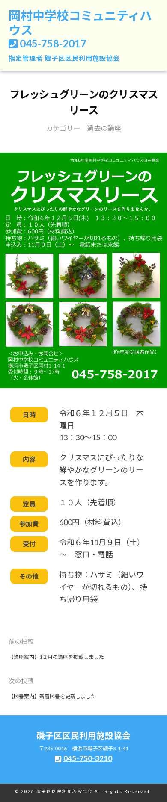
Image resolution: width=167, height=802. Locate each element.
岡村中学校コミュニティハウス (80, 22)
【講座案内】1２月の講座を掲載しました (56, 657)
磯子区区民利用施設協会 (82, 58)
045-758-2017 (53, 43)
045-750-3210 (87, 758)
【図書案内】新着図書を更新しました (52, 696)
